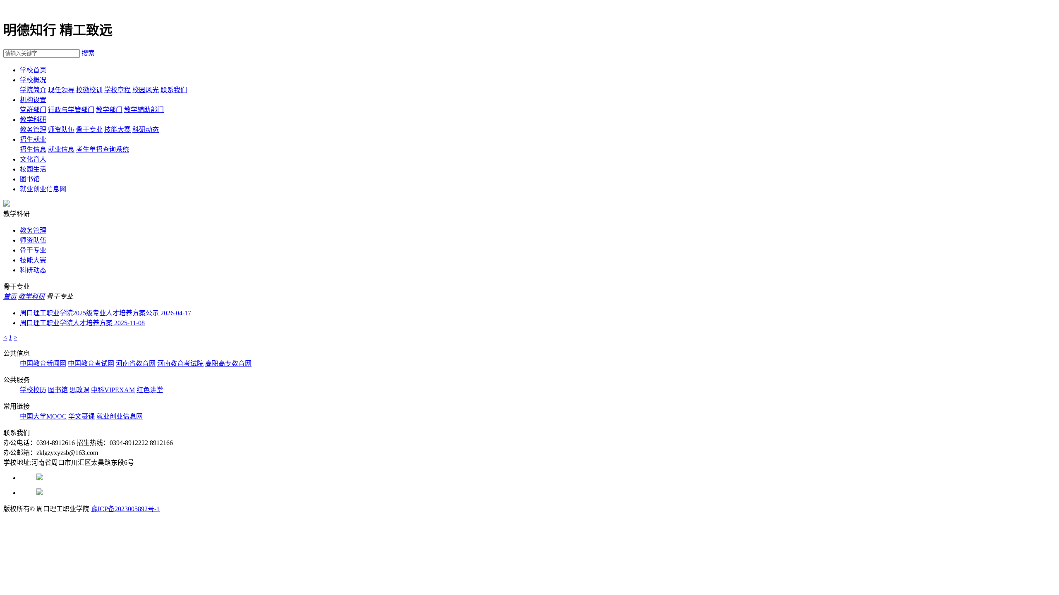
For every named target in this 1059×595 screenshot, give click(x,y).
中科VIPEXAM (113, 389)
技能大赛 (117, 129)
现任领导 (61, 89)
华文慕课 (81, 416)
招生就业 (33, 139)
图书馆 (30, 179)
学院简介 (33, 89)
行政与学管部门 (71, 109)
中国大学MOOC (43, 416)
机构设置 (33, 99)
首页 (10, 296)
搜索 (88, 53)
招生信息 (33, 149)
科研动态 (145, 129)
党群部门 (33, 109)
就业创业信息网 (43, 189)
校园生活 (33, 169)
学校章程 (117, 89)
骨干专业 (89, 129)
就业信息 (61, 149)
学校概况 (33, 79)
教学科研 (33, 119)
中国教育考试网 (91, 363)
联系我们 (174, 89)
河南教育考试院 (180, 363)
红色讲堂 (150, 389)
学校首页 (33, 70)
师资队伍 (61, 129)
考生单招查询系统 (102, 149)
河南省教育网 (136, 363)
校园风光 (145, 89)
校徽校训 (89, 89)
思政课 (79, 389)
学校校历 (33, 389)
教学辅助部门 (144, 109)
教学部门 (109, 109)
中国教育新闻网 (43, 363)
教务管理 (33, 129)
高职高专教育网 (228, 363)
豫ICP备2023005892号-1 (125, 508)
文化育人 (33, 159)
